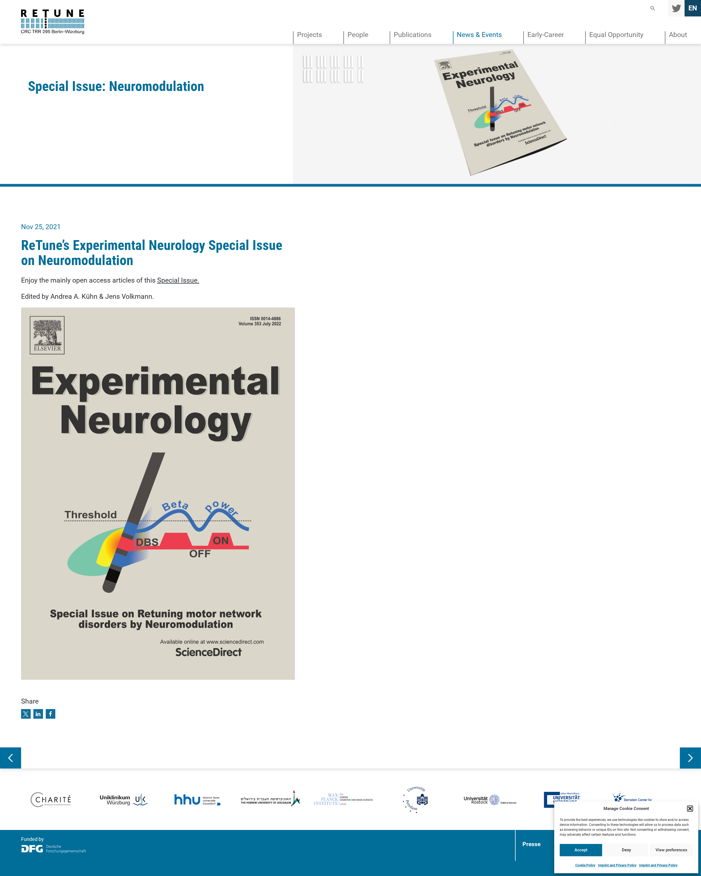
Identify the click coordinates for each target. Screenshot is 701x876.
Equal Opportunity (616, 35)
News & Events (479, 35)
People (357, 35)
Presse (531, 844)
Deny (626, 849)
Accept (580, 849)
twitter (676, 8)
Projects (309, 35)
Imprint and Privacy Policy (617, 865)
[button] (690, 808)
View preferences (671, 849)
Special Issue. (178, 280)
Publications (413, 35)
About (678, 35)
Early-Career (545, 35)
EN (692, 8)
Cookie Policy (585, 865)
